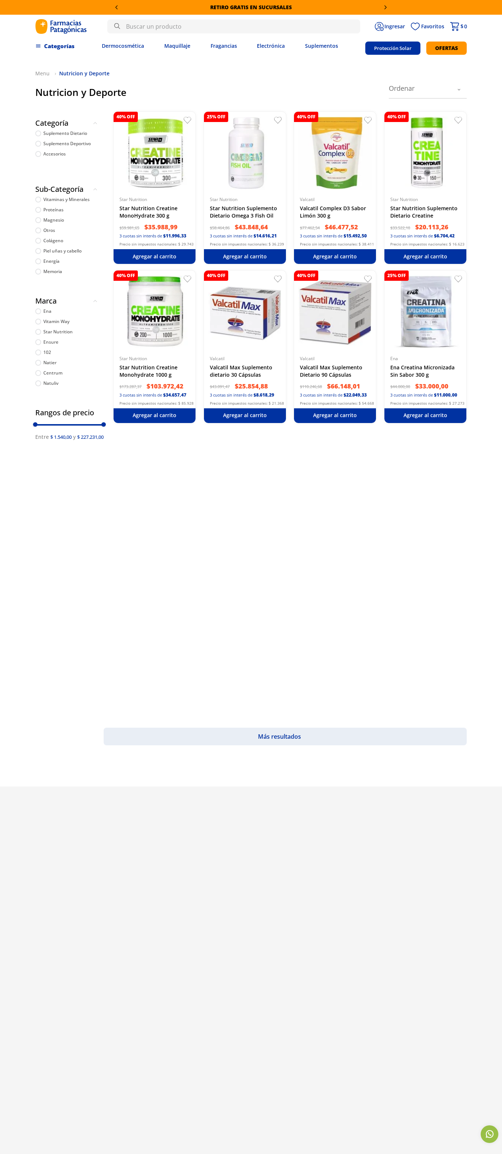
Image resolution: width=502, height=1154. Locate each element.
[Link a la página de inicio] (43, 73)
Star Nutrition (58, 332)
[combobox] (233, 26)
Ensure (50, 342)
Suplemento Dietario (65, 133)
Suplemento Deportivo (67, 144)
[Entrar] (390, 26)
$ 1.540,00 (61, 437)
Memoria (52, 272)
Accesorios (54, 154)
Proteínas (53, 210)
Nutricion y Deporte (84, 73)
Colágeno (53, 241)
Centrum (52, 373)
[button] (69, 124)
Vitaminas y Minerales (66, 200)
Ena (47, 311)
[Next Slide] (385, 7)
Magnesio (53, 220)
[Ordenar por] (428, 89)
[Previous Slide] (116, 7)
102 (47, 352)
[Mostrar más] (285, 736)
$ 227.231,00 (90, 437)
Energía (51, 261)
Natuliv (50, 383)
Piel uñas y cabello (62, 251)
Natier (50, 363)
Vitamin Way (56, 322)
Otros (49, 230)
